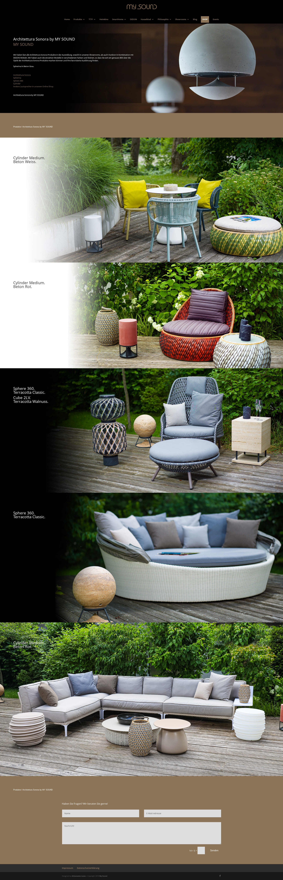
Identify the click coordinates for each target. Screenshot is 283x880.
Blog (195, 20)
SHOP (205, 19)
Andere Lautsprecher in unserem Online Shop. (33, 86)
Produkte (78, 20)
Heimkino (103, 20)
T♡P (91, 20)
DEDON (133, 20)
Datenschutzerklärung (88, 868)
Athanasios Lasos (79, 876)
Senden (214, 850)
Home (67, 20)
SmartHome (117, 20)
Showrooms (180, 20)
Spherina (17, 77)
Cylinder (16, 83)
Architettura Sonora (22, 75)
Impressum (67, 868)
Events (216, 20)
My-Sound (103, 876)
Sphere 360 (18, 80)
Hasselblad (146, 20)
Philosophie (163, 20)
